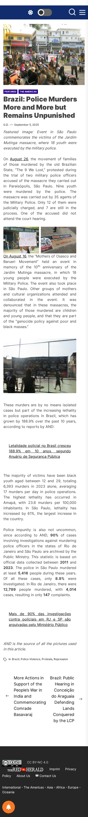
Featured (10, 91)
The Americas (28, 91)
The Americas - (35, 787)
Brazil (15, 659)
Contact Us (47, 776)
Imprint (54, 769)
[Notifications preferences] (8, 807)
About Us (23, 776)
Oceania (8, 792)
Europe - (74, 787)
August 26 (19, 159)
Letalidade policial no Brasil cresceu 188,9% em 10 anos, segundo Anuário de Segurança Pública (40, 451)
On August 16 (14, 256)
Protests (47, 659)
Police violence (30, 659)
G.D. (6, 124)
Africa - (62, 787)
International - (13, 787)
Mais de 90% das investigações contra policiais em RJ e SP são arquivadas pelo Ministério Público (40, 619)
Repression (61, 659)
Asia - (51, 787)
